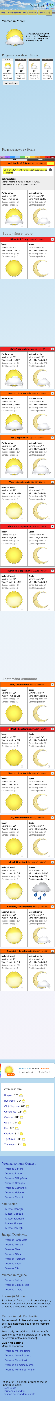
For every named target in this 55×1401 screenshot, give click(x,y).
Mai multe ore (11, 83)
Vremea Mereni (14, 1197)
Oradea (8, 1133)
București (9, 1100)
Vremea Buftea (13, 1280)
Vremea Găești (13, 1254)
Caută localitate (14, 13)
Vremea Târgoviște (16, 1239)
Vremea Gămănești (16, 1187)
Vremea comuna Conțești (19, 1163)
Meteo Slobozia (14, 1213)
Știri (24, 13)
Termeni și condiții (14, 1390)
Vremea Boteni (13, 1173)
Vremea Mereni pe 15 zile (20, 1369)
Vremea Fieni (12, 1249)
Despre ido (10, 1387)
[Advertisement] (27, 115)
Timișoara (10, 1144)
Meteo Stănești (14, 1208)
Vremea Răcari (13, 1263)
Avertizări (32, 13)
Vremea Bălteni (14, 1168)
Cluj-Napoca (11, 1106)
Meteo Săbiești (14, 1227)
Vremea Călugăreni (16, 1178)
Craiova (8, 1117)
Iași (6, 1128)
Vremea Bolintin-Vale (17, 1284)
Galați (7, 1122)
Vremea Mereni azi (16, 1360)
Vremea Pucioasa (15, 1258)
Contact (42, 13)
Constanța (10, 1111)
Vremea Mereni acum (17, 1350)
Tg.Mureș (9, 1138)
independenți (30, 1337)
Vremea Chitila (13, 1289)
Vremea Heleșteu (15, 1192)
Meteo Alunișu (13, 1223)
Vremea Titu (12, 1268)
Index (3, 13)
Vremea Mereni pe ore (18, 1355)
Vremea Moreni (14, 1244)
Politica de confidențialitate (19, 1394)
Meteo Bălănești (14, 1218)
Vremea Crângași (15, 1183)
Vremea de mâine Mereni (19, 1364)
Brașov (8, 1095)
